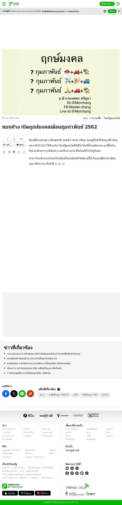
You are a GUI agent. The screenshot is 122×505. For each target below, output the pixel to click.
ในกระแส (45, 429)
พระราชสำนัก (7, 429)
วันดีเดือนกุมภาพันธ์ (89, 395)
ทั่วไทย (25, 429)
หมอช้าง (104, 395)
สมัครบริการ (108, 4)
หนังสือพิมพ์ (91, 429)
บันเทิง (68, 432)
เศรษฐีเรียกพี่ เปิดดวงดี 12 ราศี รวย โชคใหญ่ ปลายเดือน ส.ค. (32, 358)
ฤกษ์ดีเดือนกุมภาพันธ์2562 (58, 395)
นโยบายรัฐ (27, 432)
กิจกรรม (5, 468)
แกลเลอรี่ (6, 457)
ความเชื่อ (99, 118)
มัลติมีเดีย (90, 439)
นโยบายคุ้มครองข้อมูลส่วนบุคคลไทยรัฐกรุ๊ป (19, 474)
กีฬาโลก (26, 453)
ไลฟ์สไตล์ (69, 439)
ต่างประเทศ (46, 432)
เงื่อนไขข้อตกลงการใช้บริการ (13, 478)
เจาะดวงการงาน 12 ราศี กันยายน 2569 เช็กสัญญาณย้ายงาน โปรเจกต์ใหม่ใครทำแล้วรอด (43, 354)
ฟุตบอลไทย (27, 450)
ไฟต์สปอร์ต (6, 453)
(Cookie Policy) (73, 11)
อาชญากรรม (7, 436)
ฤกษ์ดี (75, 395)
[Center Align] (119, 11)
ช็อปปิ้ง (68, 446)
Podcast (109, 436)
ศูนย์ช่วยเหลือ (29, 471)
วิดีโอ (88, 436)
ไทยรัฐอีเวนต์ (71, 450)
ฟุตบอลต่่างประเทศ (10, 450)
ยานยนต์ (26, 436)
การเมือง (6, 432)
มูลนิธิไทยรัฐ (44, 468)
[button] (4, 152)
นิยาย (67, 436)
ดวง (89, 118)
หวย (107, 432)
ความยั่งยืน (6, 439)
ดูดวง (42, 395)
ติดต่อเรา (31, 478)
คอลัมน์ (108, 429)
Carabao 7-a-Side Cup (33, 457)
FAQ (20, 471)
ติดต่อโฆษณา (43, 478)
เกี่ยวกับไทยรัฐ (31, 468)
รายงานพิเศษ (70, 429)
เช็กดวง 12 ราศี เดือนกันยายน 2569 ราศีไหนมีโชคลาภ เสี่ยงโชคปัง (34, 368)
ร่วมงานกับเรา (17, 468)
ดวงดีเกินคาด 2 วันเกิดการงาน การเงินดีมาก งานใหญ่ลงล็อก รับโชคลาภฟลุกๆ (39, 363)
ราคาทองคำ (46, 436)
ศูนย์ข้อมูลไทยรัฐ (9, 471)
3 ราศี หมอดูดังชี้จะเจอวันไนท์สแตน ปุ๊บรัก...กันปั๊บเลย (28, 373)
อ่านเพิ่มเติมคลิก (53, 11)
